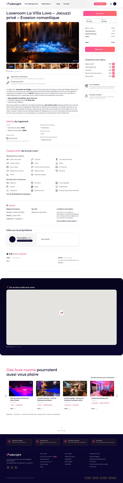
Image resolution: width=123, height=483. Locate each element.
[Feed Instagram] (8, 467)
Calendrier (68, 464)
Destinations (46, 4)
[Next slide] (117, 396)
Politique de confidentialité (98, 459)
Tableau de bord (69, 456)
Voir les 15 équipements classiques (18, 194)
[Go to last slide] (6, 396)
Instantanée (13, 138)
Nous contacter (44, 459)
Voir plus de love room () (103, 377)
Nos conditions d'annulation (66, 221)
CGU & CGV (93, 461)
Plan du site (93, 466)
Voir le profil (45, 239)
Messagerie (68, 459)
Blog (41, 466)
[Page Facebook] (12, 467)
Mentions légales (94, 456)
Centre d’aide (44, 464)
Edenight (9, 414)
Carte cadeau (99, 4)
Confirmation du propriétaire (19, 141)
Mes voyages (68, 461)
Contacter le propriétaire (24, 240)
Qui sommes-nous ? (46, 461)
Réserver (99, 49)
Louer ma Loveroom (48, 456)
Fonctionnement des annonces (99, 464)
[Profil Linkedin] (16, 467)
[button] (113, 4)
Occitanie (17, 414)
